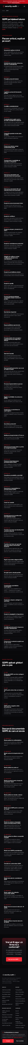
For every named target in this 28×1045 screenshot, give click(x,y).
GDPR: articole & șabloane (6, 1011)
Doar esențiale (20, 1041)
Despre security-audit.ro (19, 1018)
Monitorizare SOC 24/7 (7, 1004)
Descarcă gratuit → (16, 2)
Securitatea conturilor (7, 1017)
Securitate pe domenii (7, 1023)
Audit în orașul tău (6, 1025)
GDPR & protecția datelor (6, 997)
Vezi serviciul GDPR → (14, 959)
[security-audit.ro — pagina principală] (10, 6)
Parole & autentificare (20, 1001)
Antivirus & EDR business (5, 1001)
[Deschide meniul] (24, 6)
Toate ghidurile (18, 989)
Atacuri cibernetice (19, 992)
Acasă (3, 10)
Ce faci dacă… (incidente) (5, 1020)
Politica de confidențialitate (19, 1022)
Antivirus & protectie (20, 998)
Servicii (17, 1011)
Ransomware (18, 996)
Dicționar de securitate (7, 1014)
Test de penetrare (6, 992)
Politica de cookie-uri (20, 1025)
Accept (8, 1041)
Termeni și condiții (19, 1027)
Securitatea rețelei (6, 994)
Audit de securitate (6, 989)
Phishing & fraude (19, 994)
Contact (17, 1013)
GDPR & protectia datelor (19, 1004)
